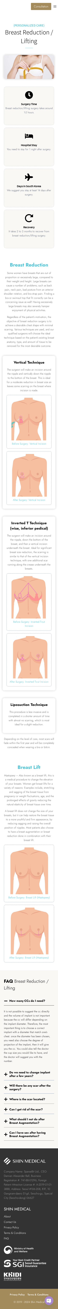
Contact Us (10, 1222)
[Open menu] (55, 6)
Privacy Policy (11, 1227)
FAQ (6, 1238)
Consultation (41, 6)
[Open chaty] (49, 1300)
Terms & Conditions (15, 1233)
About (7, 1216)
